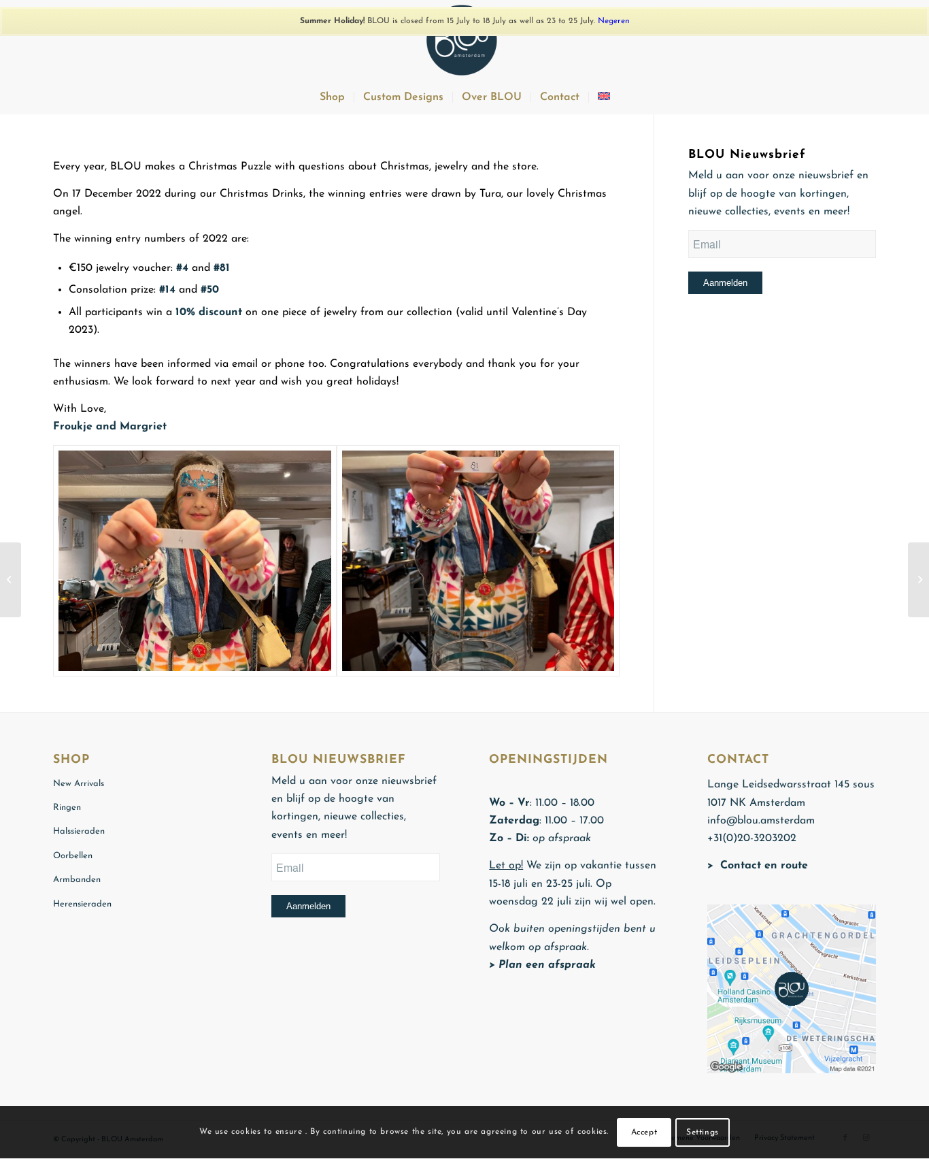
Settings (702, 1132)
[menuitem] (332, 97)
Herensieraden (82, 904)
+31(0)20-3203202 (751, 838)
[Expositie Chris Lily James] (918, 579)
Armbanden (77, 879)
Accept (644, 1132)
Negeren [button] (614, 21)
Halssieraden (79, 831)
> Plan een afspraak (542, 965)
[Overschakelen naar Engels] (603, 97)
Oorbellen (72, 855)
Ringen (67, 807)
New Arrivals (78, 783)
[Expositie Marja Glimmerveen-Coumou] (10, 579)
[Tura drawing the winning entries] (195, 560)
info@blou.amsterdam (761, 820)
